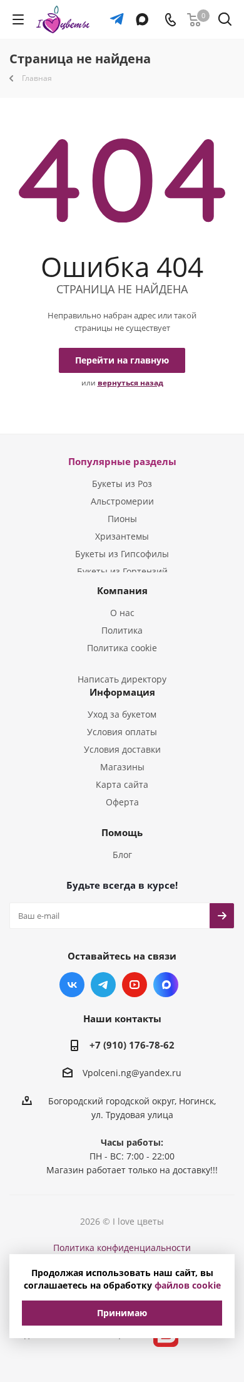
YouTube (134, 984)
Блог (122, 855)
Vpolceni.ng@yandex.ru (132, 1073)
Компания (122, 590)
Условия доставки (122, 749)
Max (165, 984)
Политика (122, 630)
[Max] (139, 13)
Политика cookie (122, 648)
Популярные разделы (122, 461)
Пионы (122, 519)
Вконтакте (71, 984)
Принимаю (122, 1313)
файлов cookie (188, 1285)
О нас (122, 613)
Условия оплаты (122, 732)
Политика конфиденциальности (122, 1248)
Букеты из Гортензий (122, 571)
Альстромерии (122, 501)
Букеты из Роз (122, 483)
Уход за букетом (122, 714)
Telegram (103, 984)
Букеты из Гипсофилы (122, 554)
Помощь (122, 832)
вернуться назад (130, 382)
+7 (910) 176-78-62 (132, 1045)
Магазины (122, 767)
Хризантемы (122, 536)
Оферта (122, 802)
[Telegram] (113, 13)
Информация (122, 692)
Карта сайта (122, 784)
